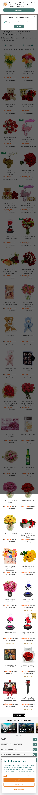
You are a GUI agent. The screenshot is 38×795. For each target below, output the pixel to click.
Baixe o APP (19, 10)
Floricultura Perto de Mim (19, 720)
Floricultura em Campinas (24, 730)
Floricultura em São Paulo (8, 730)
